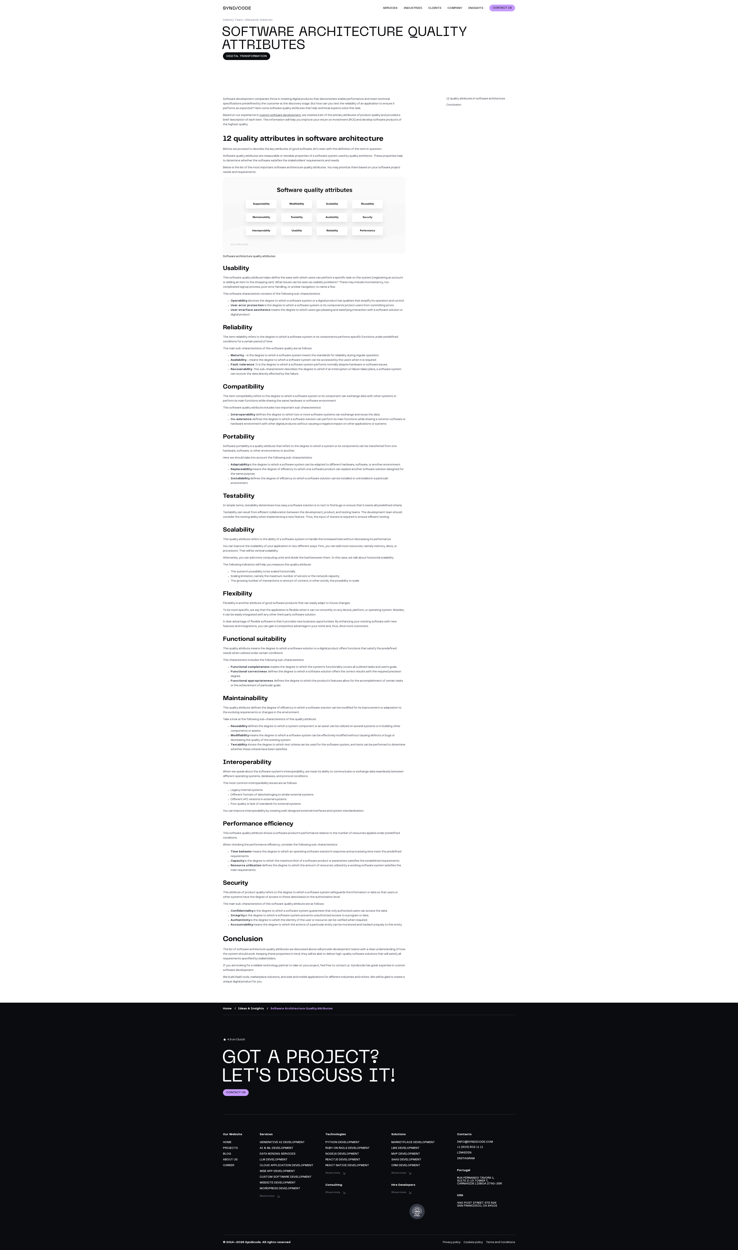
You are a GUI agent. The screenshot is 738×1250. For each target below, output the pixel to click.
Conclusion (453, 105)
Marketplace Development (413, 1142)
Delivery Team (233, 20)
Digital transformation (246, 56)
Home (227, 1142)
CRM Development (405, 1165)
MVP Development (405, 1154)
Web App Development (277, 1171)
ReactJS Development (342, 1159)
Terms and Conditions (500, 1242)
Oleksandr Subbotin (258, 20)
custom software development (280, 115)
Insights (475, 8)
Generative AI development (282, 1142)
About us (230, 1159)
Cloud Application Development (286, 1165)
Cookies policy (473, 1242)
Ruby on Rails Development (347, 1148)
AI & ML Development (276, 1148)
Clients (434, 8)
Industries (413, 8)
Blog (227, 1154)
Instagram (466, 1158)
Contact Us (502, 8)
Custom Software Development (286, 1177)
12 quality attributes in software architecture (475, 99)
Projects (230, 1148)
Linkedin (464, 1153)
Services (390, 8)
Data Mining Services (277, 1154)
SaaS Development (406, 1159)
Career (228, 1165)
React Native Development (347, 1165)
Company (454, 8)
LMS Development (405, 1148)
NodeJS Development (342, 1154)
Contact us (235, 1092)
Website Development (278, 1183)
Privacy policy (451, 1242)
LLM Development (274, 1159)
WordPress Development (280, 1188)
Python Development (342, 1142)
